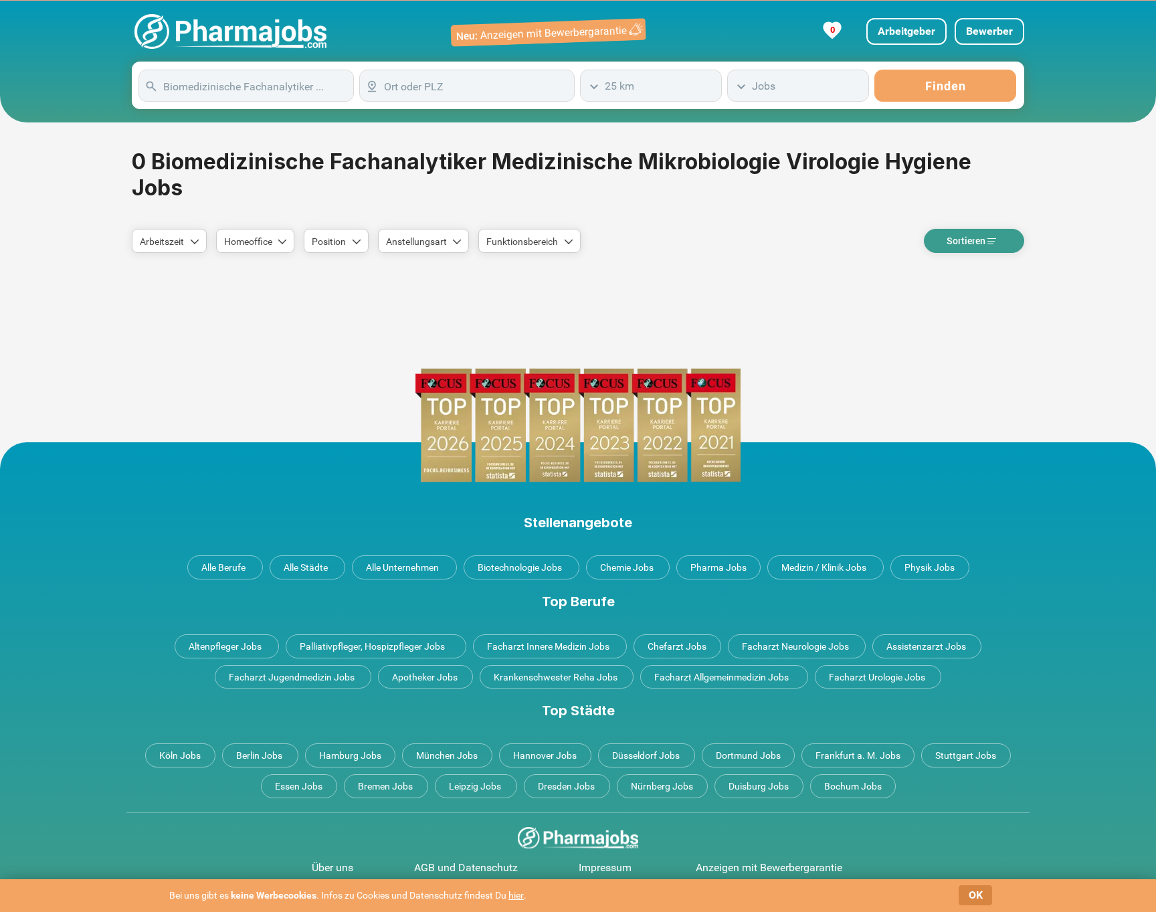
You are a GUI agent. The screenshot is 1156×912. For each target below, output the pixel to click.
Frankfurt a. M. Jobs (857, 755)
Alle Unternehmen (402, 567)
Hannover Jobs (545, 755)
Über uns (332, 867)
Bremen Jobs (385, 786)
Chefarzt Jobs (677, 646)
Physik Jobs (929, 567)
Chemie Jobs (627, 567)
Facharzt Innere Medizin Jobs (548, 646)
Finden (945, 86)
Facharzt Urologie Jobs (877, 677)
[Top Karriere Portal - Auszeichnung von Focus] (578, 425)
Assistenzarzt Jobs (926, 646)
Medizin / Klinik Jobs (823, 567)
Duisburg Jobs (759, 786)
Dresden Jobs (566, 786)
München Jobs (447, 755)
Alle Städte (306, 567)
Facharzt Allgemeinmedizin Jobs (721, 677)
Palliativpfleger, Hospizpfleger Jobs (372, 646)
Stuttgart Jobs (965, 755)
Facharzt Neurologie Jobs (795, 646)
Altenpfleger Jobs (225, 646)
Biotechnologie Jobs (520, 567)
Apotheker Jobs (425, 677)
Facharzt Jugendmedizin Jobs (292, 677)
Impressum (605, 867)
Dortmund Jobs (748, 755)
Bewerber (989, 31)
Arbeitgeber (906, 31)
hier (516, 895)
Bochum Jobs (853, 786)
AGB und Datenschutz (466, 867)
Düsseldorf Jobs (646, 755)
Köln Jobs (180, 755)
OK (976, 895)
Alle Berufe (223, 567)
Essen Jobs (298, 786)
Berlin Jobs (259, 755)
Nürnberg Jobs (662, 786)
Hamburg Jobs (350, 755)
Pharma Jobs (718, 567)
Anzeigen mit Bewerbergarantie (769, 867)
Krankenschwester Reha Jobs (555, 677)
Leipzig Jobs (475, 786)
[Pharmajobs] (230, 31)
